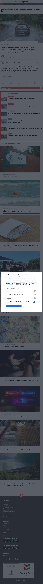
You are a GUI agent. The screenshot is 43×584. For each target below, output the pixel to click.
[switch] (34, 291)
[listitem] (21, 288)
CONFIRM (14, 306)
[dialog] (21, 292)
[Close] (40, 274)
